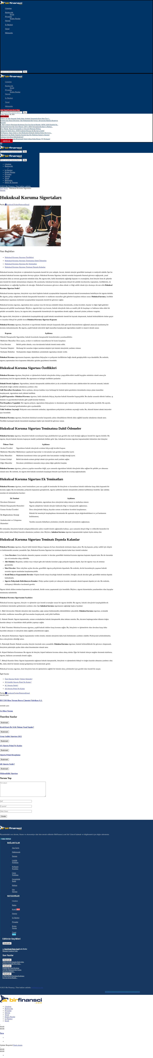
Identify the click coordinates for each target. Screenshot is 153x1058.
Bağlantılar (13, 843)
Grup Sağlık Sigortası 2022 (11, 736)
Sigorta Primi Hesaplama (10, 755)
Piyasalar (8, 17)
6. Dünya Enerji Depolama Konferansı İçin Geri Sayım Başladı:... (13, 977)
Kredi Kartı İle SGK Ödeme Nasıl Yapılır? (17, 727)
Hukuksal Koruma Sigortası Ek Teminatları (21, 264)
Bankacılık (9, 12)
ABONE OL (6, 141)
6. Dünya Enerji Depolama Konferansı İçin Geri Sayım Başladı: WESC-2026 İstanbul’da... (29, 125)
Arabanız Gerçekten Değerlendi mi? (11, 137)
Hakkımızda (16, 852)
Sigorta (7, 21)
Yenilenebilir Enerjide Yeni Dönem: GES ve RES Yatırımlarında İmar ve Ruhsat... (26, 127)
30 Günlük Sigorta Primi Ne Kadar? (18, 682)
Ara (25, 72)
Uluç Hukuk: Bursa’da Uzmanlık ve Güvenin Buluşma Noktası (20, 129)
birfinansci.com (37, 987)
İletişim (14, 856)
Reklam (14, 885)
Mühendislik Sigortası (9, 773)
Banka (14, 905)
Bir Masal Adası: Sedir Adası (11, 949)
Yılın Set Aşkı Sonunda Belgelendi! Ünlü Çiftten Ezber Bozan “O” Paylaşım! (25, 139)
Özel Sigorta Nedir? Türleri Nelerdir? (18, 679)
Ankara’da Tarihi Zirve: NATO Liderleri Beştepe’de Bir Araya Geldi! (22, 131)
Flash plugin (17, 1045)
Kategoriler (13, 896)
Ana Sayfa (4, 188)
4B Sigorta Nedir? (7, 764)
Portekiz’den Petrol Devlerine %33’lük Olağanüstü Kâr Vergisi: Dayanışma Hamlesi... (12, 970)
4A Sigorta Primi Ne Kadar (15, 689)
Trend (7, 29)
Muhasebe (9, 33)
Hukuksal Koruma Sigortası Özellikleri (19, 257)
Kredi (12, 14)
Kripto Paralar (15, 19)
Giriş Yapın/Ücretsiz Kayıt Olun (10, 110)
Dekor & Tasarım (11, 182)
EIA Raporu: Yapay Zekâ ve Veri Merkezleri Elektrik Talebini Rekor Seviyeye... (26, 133)
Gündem (8, 8)
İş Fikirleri (9, 25)
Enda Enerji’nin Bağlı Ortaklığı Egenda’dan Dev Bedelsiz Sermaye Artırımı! (25, 135)
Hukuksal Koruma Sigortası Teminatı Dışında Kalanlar (25, 267)
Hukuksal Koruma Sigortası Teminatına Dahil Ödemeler (25, 261)
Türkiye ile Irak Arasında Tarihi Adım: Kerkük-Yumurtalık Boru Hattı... (13, 963)
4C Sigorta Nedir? (11, 685)
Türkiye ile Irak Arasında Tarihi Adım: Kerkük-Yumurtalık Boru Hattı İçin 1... (25, 118)
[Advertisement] (76, 52)
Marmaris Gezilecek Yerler (10, 951)
